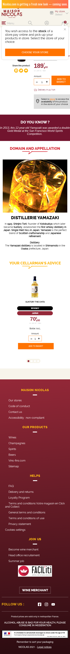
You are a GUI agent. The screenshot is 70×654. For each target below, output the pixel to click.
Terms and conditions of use (26, 518)
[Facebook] (39, 604)
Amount (37, 76)
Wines (12, 437)
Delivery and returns (21, 491)
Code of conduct (19, 406)
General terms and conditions (26, 512)
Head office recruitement (24, 555)
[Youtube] (53, 604)
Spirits (12, 449)
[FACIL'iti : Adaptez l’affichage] (35, 571)
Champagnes (16, 443)
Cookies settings (15, 529)
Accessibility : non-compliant (26, 417)
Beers (12, 454)
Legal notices (44, 647)
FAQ (11, 486)
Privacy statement (19, 524)
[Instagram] (46, 604)
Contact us (15, 412)
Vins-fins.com (16, 460)
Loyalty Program (19, 497)
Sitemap (13, 466)
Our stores (15, 400)
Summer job (16, 561)
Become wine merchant (23, 549)
